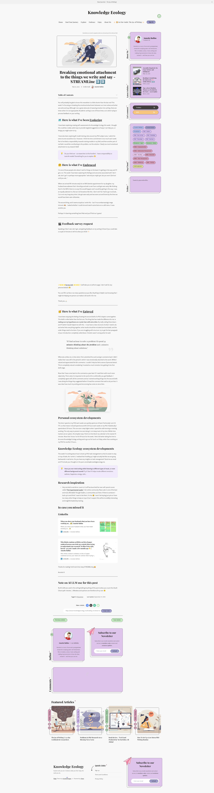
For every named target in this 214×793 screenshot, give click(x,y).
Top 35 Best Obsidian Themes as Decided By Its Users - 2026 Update (150, 90)
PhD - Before (146, 131)
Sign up (97, 770)
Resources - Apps (138, 143)
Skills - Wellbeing (138, 162)
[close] (212, 2)
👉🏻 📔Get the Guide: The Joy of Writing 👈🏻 (129, 22)
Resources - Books (151, 143)
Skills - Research (150, 154)
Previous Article (60, 620)
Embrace (92, 22)
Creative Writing (138, 127)
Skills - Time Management (140, 158)
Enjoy (100, 22)
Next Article (117, 620)
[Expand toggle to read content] (117, 95)
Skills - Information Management (142, 150)
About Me (107, 22)
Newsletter (80, 597)
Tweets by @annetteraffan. (140, 180)
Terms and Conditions (101, 774)
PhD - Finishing (151, 135)
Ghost (82, 778)
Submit (115, 651)
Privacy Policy (99, 779)
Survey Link (69, 285)
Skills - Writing (150, 162)
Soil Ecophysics (138, 166)
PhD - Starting (149, 139)
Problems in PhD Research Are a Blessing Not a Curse (91, 739)
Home (61, 22)
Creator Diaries (150, 127)
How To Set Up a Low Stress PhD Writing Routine (148, 739)
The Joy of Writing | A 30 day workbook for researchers (60, 739)
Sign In (151, 22)
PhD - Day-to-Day (138, 135)
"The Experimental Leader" (75, 490)
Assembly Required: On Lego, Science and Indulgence (150, 69)
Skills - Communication (140, 147)
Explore (83, 22)
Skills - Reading (138, 154)
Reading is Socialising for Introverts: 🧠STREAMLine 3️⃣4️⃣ (149, 79)
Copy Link (106, 611)
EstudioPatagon (67, 778)
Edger (55, 778)
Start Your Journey (71, 22)
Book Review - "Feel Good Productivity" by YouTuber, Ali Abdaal (119, 740)
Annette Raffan (64, 643)
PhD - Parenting (138, 139)
